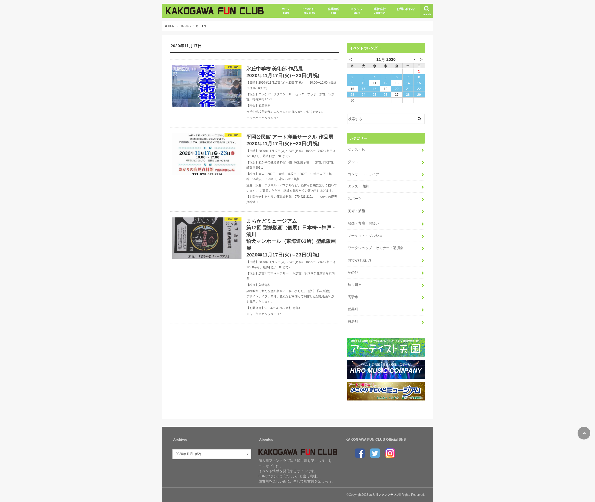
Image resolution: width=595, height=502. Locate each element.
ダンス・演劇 (358, 186)
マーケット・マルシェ (365, 235)
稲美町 (353, 309)
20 (397, 89)
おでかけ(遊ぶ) (359, 260)
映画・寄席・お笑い (363, 223)
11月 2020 (386, 59)
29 (419, 94)
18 (375, 89)
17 (363, 89)
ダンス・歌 (356, 149)
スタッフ (357, 10)
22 (419, 89)
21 (408, 89)
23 (352, 94)
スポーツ (355, 198)
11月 (195, 26)
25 (375, 94)
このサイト (309, 10)
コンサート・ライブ (363, 174)
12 (385, 83)
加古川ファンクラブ (382, 494)
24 (363, 94)
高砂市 (353, 297)
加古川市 (355, 285)
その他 (353, 272)
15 (419, 83)
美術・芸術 (356, 211)
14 (408, 83)
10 (363, 83)
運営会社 (380, 10)
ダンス (353, 162)
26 (385, 94)
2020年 (184, 26)
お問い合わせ (406, 9)
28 (408, 94)
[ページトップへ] (584, 433)
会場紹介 (334, 10)
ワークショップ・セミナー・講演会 (375, 248)
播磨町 (353, 321)
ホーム (286, 10)
